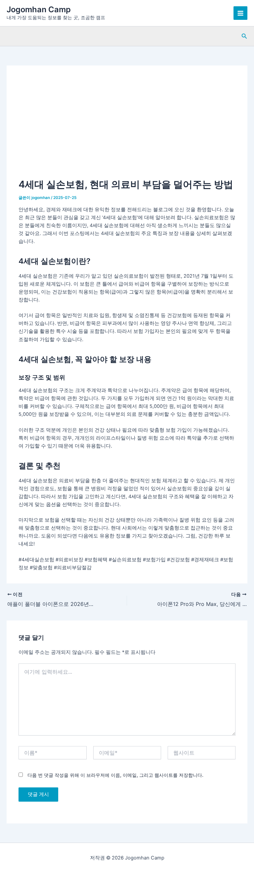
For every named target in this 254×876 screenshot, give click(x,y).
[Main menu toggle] (240, 13)
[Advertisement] (127, 127)
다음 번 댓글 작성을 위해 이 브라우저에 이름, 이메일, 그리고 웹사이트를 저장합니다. (115, 775)
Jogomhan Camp (39, 9)
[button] (244, 36)
